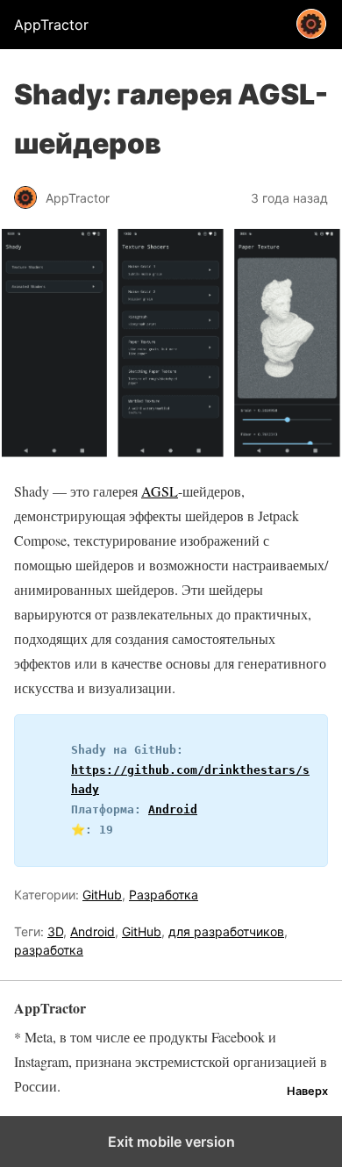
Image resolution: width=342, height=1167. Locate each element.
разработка (48, 949)
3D (55, 931)
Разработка (163, 894)
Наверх (307, 1091)
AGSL (159, 491)
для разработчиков (226, 931)
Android (172, 809)
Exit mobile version (171, 1141)
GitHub (102, 894)
